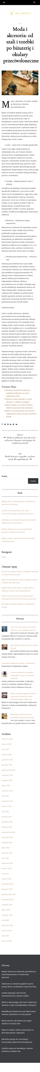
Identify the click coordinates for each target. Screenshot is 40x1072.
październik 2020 (8, 894)
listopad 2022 (7, 765)
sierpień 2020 (7, 904)
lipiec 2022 (6, 785)
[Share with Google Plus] (8, 424)
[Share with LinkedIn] (11, 424)
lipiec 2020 (6, 910)
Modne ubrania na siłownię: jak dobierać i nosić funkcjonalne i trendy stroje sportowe (19, 974)
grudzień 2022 (7, 759)
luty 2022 (5, 811)
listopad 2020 (7, 889)
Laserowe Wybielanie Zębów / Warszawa (18, 663)
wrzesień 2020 (7, 899)
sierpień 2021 (7, 842)
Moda (20, 23)
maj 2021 (5, 858)
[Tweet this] (5, 424)
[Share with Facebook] (3, 424)
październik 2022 (8, 770)
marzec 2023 (7, 744)
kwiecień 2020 (7, 925)
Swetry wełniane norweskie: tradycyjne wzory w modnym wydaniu (22, 675)
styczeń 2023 (7, 754)
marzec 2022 (7, 806)
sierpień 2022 (7, 780)
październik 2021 (8, 832)
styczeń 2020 (7, 941)
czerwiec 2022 (7, 791)
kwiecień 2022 (7, 801)
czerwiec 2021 (7, 853)
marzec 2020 (7, 930)
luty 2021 (5, 873)
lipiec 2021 (6, 847)
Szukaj (4, 476)
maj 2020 (5, 920)
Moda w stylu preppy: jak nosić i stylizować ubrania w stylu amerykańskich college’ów (24, 696)
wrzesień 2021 (7, 837)
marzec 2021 (7, 868)
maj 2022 (5, 796)
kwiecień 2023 (7, 739)
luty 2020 (5, 936)
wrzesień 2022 (7, 775)
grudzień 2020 (7, 884)
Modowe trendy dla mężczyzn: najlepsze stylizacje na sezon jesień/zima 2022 (18, 393)
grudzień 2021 (7, 822)
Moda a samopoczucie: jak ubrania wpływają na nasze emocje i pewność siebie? (21, 414)
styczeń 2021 (7, 879)
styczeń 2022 (7, 816)
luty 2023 (5, 749)
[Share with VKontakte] (17, 424)
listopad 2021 (7, 827)
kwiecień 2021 (7, 863)
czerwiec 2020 (7, 915)
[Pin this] (14, 424)
